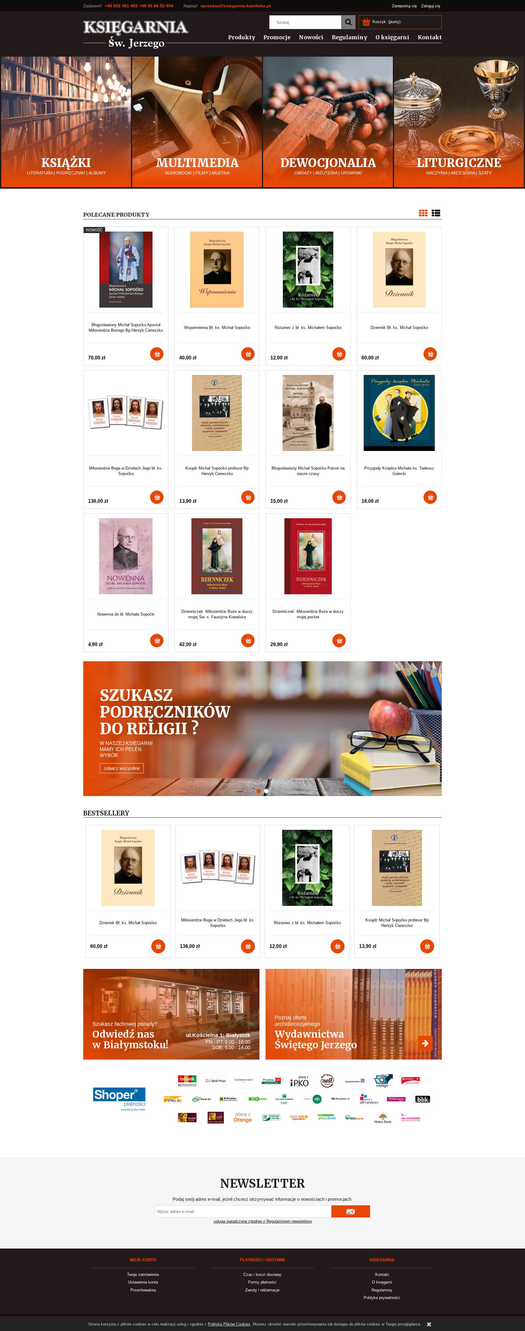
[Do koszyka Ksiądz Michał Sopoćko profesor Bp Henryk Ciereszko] (248, 497)
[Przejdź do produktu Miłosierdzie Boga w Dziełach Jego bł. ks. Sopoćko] (125, 415)
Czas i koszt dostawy (262, 1274)
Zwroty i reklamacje (262, 1290)
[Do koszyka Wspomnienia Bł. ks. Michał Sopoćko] (248, 354)
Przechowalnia (143, 1290)
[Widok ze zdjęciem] (423, 213)
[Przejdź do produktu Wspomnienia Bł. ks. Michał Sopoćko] (217, 272)
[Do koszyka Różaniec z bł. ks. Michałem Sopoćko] (339, 354)
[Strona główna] (136, 35)
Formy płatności (262, 1282)
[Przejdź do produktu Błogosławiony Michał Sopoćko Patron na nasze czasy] (308, 415)
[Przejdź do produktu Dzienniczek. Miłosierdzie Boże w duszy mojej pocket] (308, 558)
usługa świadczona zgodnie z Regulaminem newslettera (263, 1221)
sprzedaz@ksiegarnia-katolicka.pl (235, 5)
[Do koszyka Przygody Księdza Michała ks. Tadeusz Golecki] (430, 497)
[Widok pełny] (436, 213)
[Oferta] (354, 1014)
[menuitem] (238, 37)
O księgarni (382, 1282)
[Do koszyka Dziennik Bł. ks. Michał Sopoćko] (430, 354)
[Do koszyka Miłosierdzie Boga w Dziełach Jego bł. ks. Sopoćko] (156, 497)
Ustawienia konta (143, 1282)
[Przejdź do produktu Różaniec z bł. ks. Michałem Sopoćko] (308, 272)
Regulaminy (382, 1290)
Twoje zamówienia (143, 1274)
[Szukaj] (348, 22)
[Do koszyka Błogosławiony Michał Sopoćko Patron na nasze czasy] (339, 497)
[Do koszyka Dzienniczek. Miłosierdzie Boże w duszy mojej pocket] (339, 640)
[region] (262, 728)
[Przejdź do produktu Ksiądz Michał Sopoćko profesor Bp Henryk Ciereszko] (217, 415)
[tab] (266, 791)
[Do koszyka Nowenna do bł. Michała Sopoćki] (156, 640)
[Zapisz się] (350, 1211)
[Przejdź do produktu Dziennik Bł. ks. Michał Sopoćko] (399, 272)
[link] (262, 728)
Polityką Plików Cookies (229, 1324)
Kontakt (382, 1274)
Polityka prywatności (382, 1297)
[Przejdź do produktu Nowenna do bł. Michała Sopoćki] (125, 558)
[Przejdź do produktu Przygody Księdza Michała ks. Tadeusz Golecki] (399, 415)
